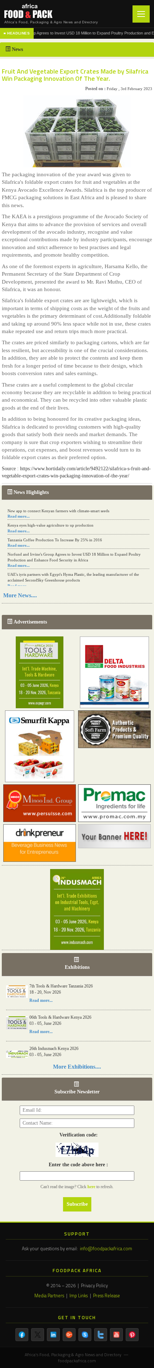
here (91, 1186)
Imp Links (78, 1295)
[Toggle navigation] (141, 14)
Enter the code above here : (77, 1164)
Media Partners (49, 1295)
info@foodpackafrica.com (106, 1248)
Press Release (106, 1295)
